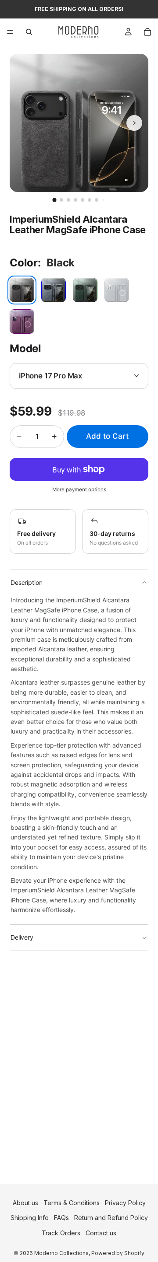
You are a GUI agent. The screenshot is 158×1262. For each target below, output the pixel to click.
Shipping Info (30, 1217)
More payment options (79, 489)
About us (25, 1202)
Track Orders (61, 1233)
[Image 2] (61, 200)
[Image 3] (68, 200)
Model (25, 348)
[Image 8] (103, 200)
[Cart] (147, 32)
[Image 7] (96, 200)
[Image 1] (54, 200)
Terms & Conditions (71, 1202)
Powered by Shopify (117, 1253)
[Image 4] (75, 200)
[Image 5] (82, 200)
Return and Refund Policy (111, 1217)
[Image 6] (89, 200)
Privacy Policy (125, 1202)
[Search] (29, 32)
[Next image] (134, 123)
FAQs (61, 1217)
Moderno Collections (61, 1253)
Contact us (101, 1233)
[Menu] (10, 32)
